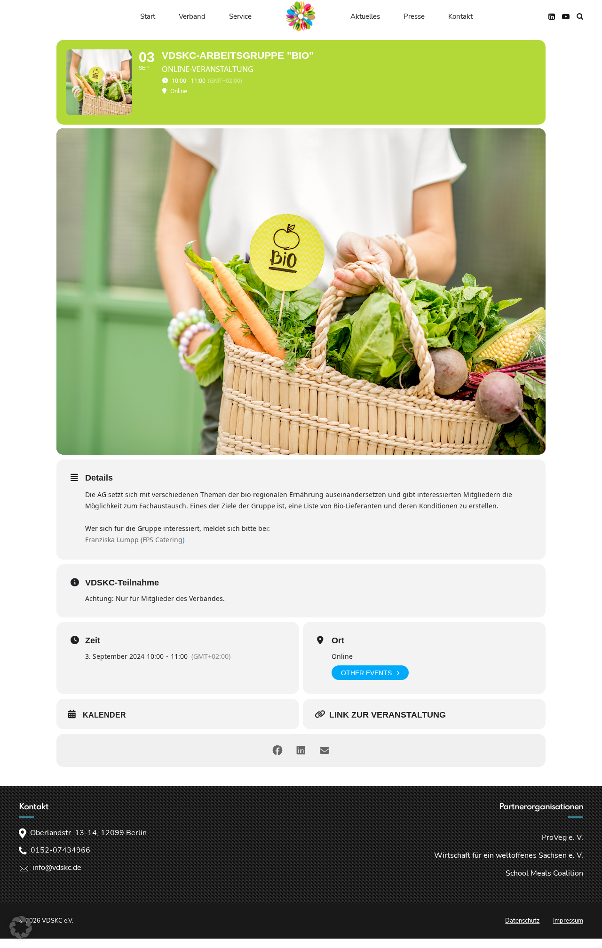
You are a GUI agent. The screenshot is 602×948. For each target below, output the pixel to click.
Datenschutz (522, 920)
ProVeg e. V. (562, 837)
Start (147, 16)
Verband (192, 16)
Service (240, 16)
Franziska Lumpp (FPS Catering (133, 539)
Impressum (568, 920)
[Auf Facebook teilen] (277, 750)
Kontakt (460, 16)
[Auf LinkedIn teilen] (301, 750)
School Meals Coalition (544, 873)
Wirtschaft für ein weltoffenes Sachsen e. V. (508, 855)
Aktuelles (365, 16)
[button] (20, 927)
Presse (414, 16)
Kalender (104, 715)
